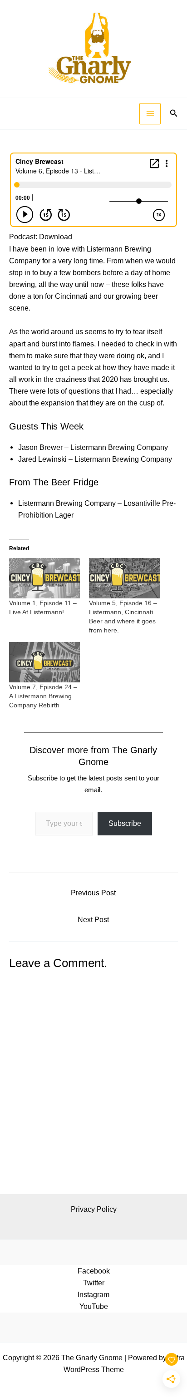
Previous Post (93, 893)
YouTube (93, 1306)
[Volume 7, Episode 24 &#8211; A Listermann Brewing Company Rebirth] (44, 662)
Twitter (93, 1283)
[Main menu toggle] (150, 113)
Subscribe (124, 823)
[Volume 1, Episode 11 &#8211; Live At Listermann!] (44, 578)
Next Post (93, 919)
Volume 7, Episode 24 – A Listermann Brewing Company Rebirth (43, 696)
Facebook (94, 1271)
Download (55, 236)
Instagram (93, 1294)
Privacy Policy (94, 1209)
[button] (174, 113)
